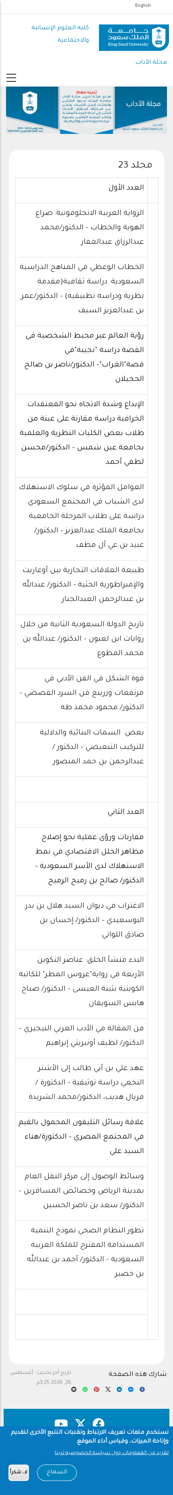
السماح (57, 1472)
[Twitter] (108, 1391)
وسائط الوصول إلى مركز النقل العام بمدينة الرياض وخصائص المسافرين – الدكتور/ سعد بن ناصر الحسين (81, 1191)
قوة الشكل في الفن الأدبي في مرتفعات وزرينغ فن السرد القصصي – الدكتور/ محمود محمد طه (81, 693)
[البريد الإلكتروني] (73, 1391)
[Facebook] (142, 1391)
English (143, 6)
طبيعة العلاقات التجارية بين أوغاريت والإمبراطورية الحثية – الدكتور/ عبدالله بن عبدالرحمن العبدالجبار (83, 585)
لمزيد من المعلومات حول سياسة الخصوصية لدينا (112, 1453)
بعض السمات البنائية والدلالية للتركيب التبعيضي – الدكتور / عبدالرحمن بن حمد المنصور (92, 747)
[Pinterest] (96, 1391)
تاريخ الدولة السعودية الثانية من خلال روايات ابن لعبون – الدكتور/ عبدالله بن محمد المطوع (82, 639)
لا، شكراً (18, 1472)
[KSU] (134, 34)
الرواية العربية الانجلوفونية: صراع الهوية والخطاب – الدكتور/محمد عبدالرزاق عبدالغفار (89, 228)
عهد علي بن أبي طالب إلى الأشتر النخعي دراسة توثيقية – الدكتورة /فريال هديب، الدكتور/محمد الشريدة (86, 1083)
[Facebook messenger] (130, 1391)
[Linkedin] (119, 1391)
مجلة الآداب (151, 62)
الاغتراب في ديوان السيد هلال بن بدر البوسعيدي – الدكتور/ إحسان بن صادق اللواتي (84, 920)
